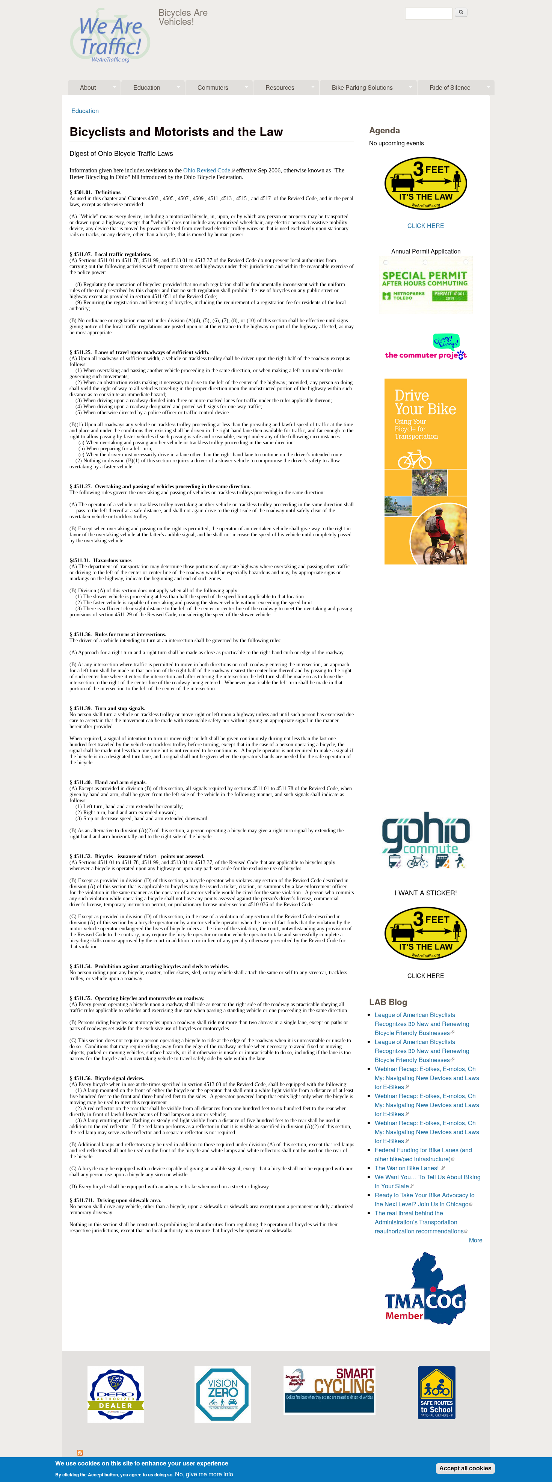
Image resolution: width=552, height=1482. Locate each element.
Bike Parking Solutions (356, 89)
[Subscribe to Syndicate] (79, 1453)
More (476, 1240)
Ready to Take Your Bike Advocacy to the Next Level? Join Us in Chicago (425, 1199)
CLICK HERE (425, 225)
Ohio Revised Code (209, 170)
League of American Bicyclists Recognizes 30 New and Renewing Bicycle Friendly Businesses (422, 1023)
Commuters (207, 89)
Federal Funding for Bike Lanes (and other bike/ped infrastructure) (423, 1154)
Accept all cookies (465, 1468)
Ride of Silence (444, 89)
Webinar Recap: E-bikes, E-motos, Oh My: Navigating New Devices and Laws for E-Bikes (427, 1077)
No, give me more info (204, 1473)
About (82, 89)
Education (140, 89)
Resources (273, 89)
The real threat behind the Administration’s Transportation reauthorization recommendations (421, 1222)
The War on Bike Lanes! (410, 1168)
